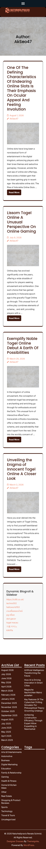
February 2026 (8, 694)
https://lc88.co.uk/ (15, 599)
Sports (4, 807)
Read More (14, 192)
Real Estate (6, 796)
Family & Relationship (11, 772)
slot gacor (11, 618)
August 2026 (7, 670)
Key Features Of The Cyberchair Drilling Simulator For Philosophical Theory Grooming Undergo (34, 705)
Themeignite (33, 841)
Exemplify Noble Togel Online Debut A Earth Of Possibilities (22, 345)
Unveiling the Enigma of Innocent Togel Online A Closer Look (21, 469)
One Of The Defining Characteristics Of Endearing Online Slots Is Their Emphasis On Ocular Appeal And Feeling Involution (21, 88)
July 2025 (6, 723)
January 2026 (8, 699)
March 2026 (7, 690)
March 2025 (7, 740)
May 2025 (6, 732)
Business (5, 760)
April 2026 (6, 686)
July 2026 (6, 674)
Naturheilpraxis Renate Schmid (26, 833)
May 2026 (6, 682)
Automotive (6, 756)
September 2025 (9, 715)
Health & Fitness (8, 781)
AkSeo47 (14, 118)
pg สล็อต (10, 615)
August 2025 (7, 719)
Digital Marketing (9, 764)
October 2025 (8, 711)
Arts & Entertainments (11, 752)
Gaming (5, 776)
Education (6, 768)
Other (4, 792)
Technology (7, 811)
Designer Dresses (15, 841)
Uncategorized (8, 819)
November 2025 (9, 707)
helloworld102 (13, 607)
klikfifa (9, 630)
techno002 (11, 603)
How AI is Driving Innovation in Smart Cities (33, 683)
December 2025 (9, 703)
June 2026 (6, 678)
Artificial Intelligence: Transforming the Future (34, 673)
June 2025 (6, 727)
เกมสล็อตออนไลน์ (14, 611)
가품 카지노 (11, 626)
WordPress (29, 845)
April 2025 (6, 736)
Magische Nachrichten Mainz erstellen (33, 692)
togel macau (12, 622)
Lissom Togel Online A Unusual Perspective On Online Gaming (21, 222)
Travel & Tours (8, 815)
